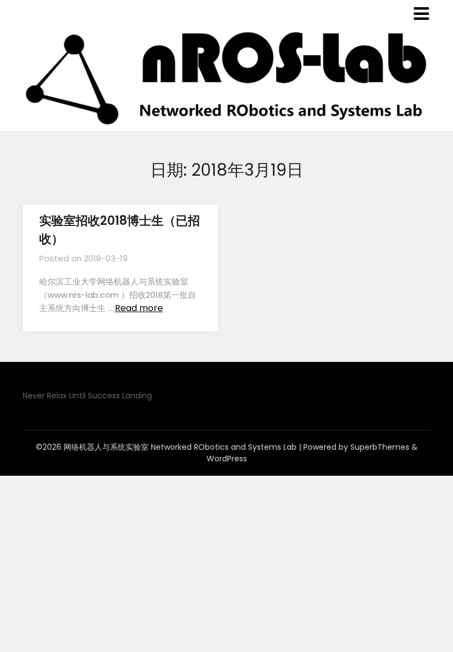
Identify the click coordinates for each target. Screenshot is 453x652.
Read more (139, 308)
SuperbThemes (379, 447)
